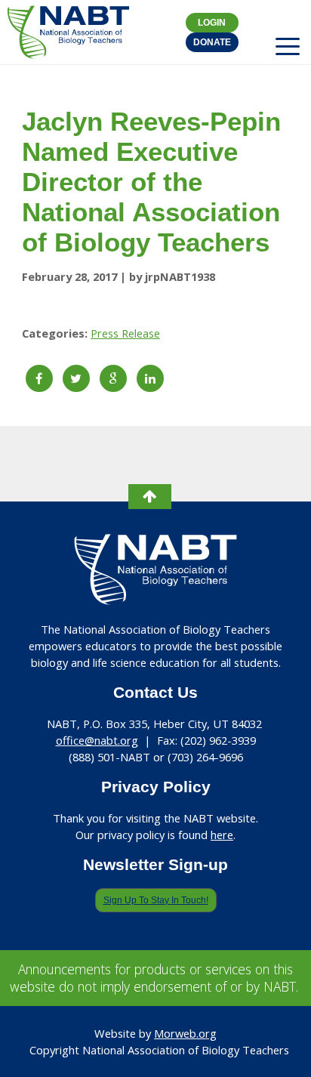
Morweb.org (185, 1033)
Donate (212, 42)
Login (212, 22)
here (222, 834)
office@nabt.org (97, 740)
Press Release (125, 333)
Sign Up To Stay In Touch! (155, 900)
